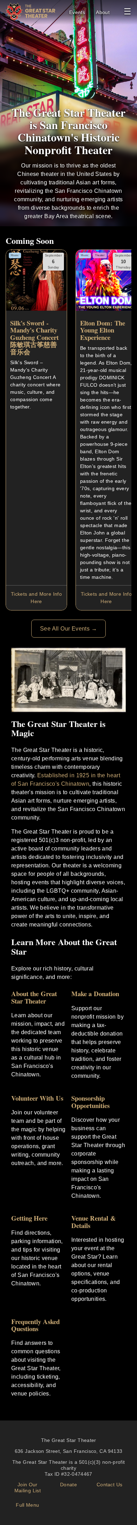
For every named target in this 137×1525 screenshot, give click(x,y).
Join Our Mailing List (27, 1487)
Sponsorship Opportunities (90, 1101)
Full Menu (27, 1505)
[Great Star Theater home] (30, 18)
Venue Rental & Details (93, 1221)
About (103, 12)
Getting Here (29, 1218)
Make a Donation (95, 993)
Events (77, 12)
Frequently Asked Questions (35, 1325)
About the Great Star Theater (34, 997)
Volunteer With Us (37, 1098)
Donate (68, 1484)
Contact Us (110, 1484)
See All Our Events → (68, 629)
